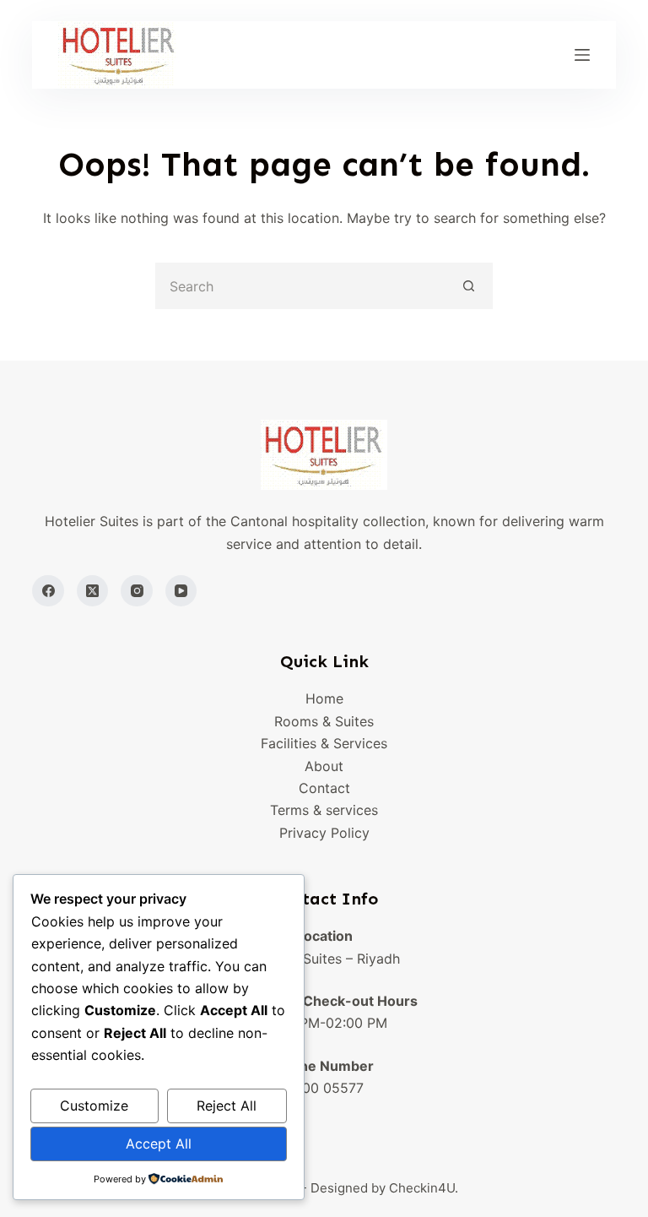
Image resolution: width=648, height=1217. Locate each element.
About (324, 766)
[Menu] (582, 54)
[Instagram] (137, 591)
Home (324, 698)
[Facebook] (48, 591)
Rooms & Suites (324, 721)
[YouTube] (181, 591)
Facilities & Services (324, 743)
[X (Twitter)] (93, 591)
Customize (94, 1105)
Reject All (226, 1105)
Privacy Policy (324, 832)
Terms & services (324, 809)
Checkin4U (422, 1188)
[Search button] (469, 286)
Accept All (159, 1143)
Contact (324, 788)
